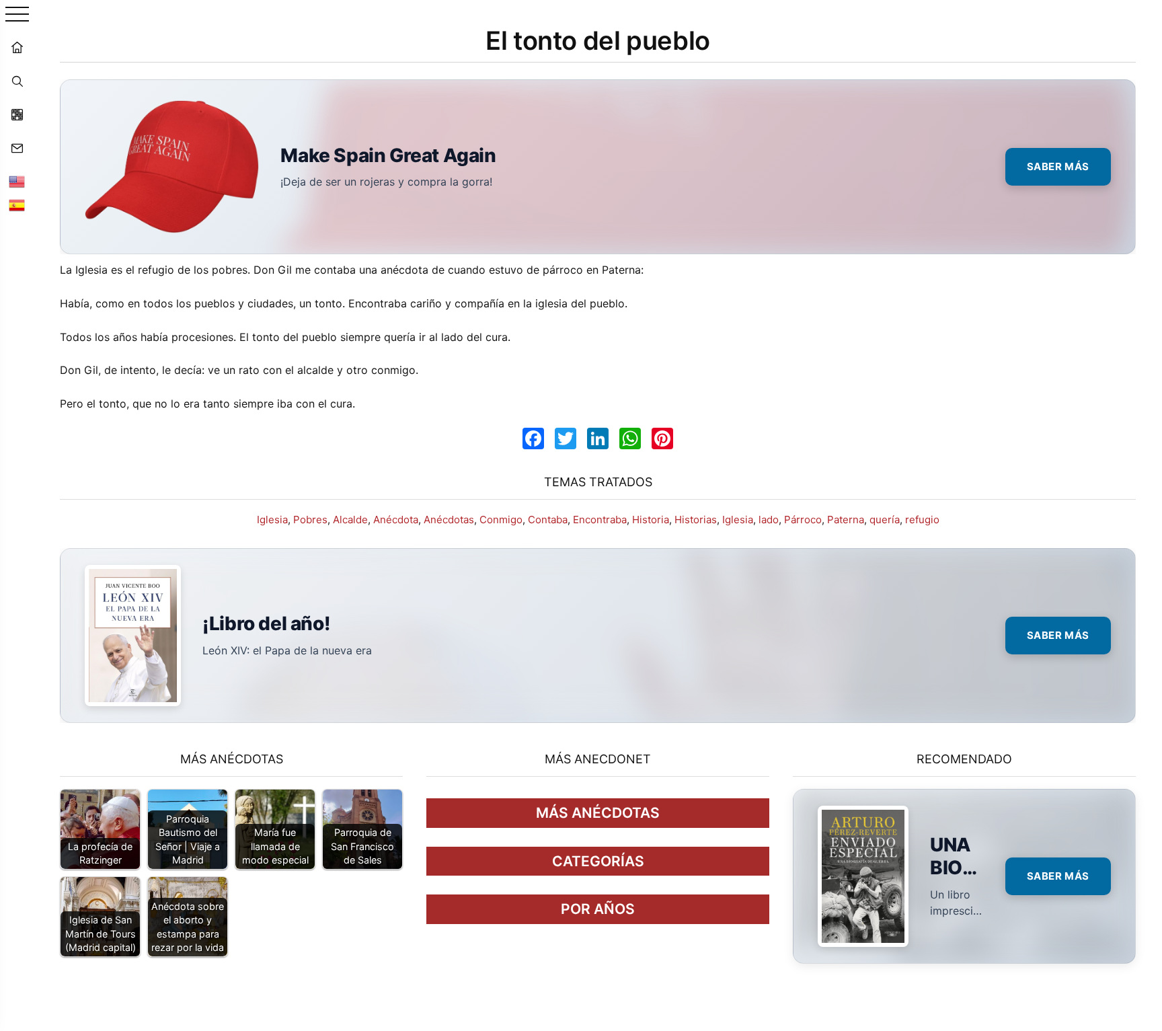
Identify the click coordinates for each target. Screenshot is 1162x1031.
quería (884, 519)
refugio (922, 519)
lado (769, 519)
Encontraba (600, 519)
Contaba (548, 519)
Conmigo (500, 519)
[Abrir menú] (17, 15)
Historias (695, 519)
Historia (650, 519)
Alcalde (350, 519)
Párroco (803, 519)
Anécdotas (449, 519)
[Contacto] (17, 148)
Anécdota (395, 519)
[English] (17, 181)
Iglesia (272, 519)
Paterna (845, 519)
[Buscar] (17, 81)
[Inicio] (17, 47)
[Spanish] (17, 205)
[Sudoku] (17, 114)
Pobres (310, 519)
